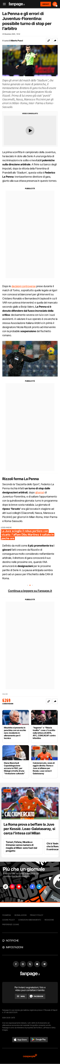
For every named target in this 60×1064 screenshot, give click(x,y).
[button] (55, 40)
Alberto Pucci (16, 40)
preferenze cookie (10, 924)
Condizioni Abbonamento (29, 920)
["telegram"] (39, 886)
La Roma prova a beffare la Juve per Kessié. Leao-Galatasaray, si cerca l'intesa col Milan (29, 828)
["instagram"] (12, 886)
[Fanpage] (30, 974)
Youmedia (6, 915)
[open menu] (3, 4)
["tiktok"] (5, 886)
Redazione (49, 920)
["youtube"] (19, 886)
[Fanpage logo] (17, 4)
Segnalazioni (20, 915)
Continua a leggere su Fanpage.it (30, 591)
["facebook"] (32, 886)
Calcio (5, 694)
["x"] (25, 886)
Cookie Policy (8, 920)
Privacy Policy (36, 915)
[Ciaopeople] (30, 1056)
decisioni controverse (24, 286)
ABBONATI (45, 4)
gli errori (39, 492)
